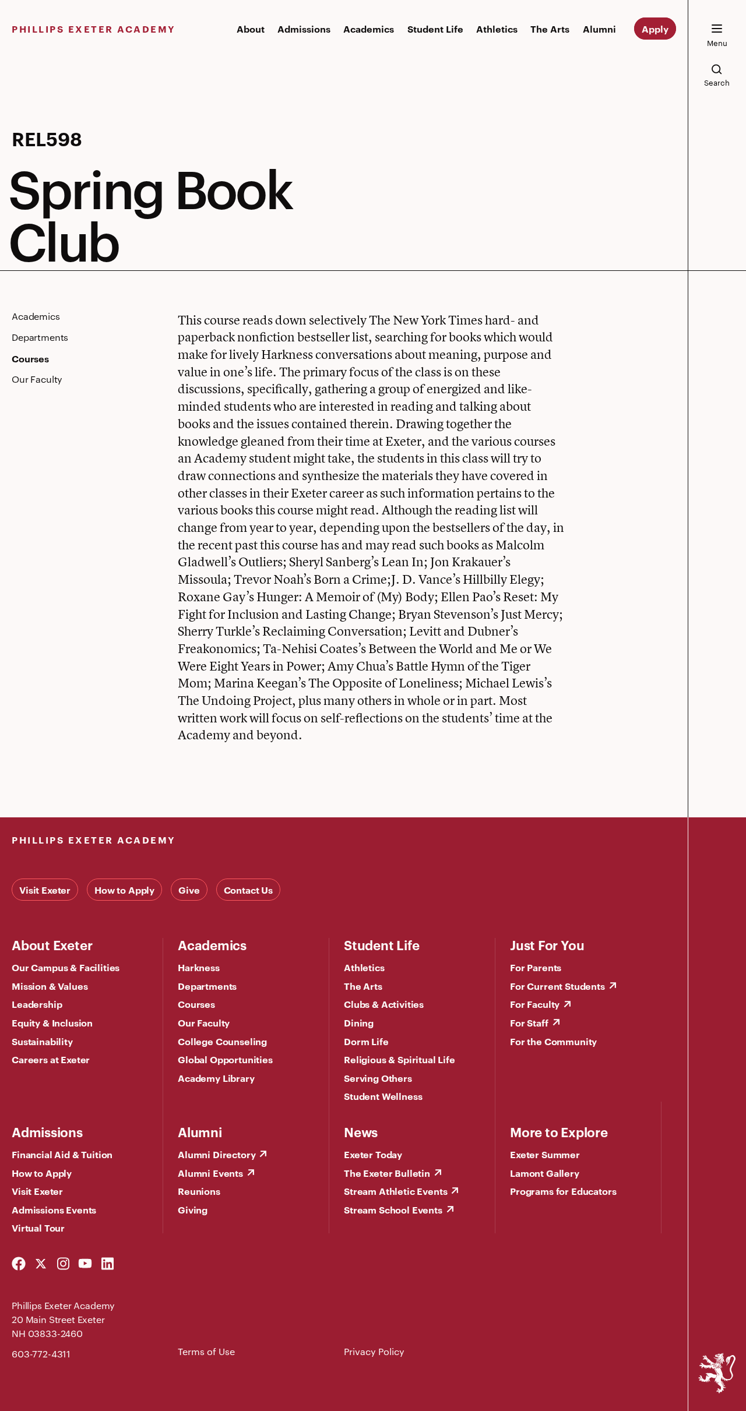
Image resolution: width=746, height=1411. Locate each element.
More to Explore (559, 1131)
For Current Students (557, 985)
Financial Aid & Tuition (62, 1154)
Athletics (497, 28)
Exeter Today (373, 1154)
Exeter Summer (545, 1154)
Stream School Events (393, 1209)
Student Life (435, 28)
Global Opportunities (225, 1059)
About (251, 28)
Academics (368, 28)
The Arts (549, 28)
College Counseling (222, 1041)
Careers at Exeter (51, 1059)
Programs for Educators (563, 1190)
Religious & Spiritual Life (399, 1059)
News (361, 1131)
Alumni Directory (216, 1154)
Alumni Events (210, 1172)
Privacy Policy (374, 1351)
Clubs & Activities (384, 1003)
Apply (655, 28)
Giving (192, 1209)
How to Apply (124, 889)
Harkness (199, 967)
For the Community (553, 1041)
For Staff (529, 1022)
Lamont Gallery (544, 1172)
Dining (359, 1022)
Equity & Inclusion (52, 1022)
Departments (207, 985)
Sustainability (42, 1041)
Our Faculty (204, 1022)
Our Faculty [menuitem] (37, 379)
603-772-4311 (41, 1353)
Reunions (199, 1190)
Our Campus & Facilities (65, 967)
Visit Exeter (45, 889)
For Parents (535, 967)
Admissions (303, 28)
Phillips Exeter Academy (94, 28)
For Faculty (535, 1003)
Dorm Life (366, 1041)
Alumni (599, 28)
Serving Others (378, 1077)
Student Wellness (383, 1095)
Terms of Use (206, 1351)
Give (188, 889)
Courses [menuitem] (30, 358)
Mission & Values (49, 985)
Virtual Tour (38, 1227)
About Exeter (52, 944)
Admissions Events (54, 1209)
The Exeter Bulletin (387, 1172)
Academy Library (216, 1077)
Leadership (37, 1003)
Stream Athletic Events (395, 1190)
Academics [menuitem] (36, 316)
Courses (196, 1003)
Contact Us (248, 889)
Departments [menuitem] (40, 337)
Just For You (547, 944)
